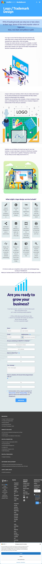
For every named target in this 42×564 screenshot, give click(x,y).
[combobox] (22, 337)
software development (9, 461)
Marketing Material (7, 424)
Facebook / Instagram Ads (8, 449)
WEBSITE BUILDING (7, 429)
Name (8, 328)
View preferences (21, 559)
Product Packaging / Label (8, 426)
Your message (10, 365)
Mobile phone (24, 334)
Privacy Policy (23, 562)
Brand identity (6, 422)
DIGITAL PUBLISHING (7, 454)
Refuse (21, 556)
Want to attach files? (12, 353)
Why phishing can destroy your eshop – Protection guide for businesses (16, 533)
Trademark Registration (8, 420)
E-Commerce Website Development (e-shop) (12, 432)
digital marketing (7, 439)
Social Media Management (8, 445)
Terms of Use (12, 392)
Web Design (5, 434)
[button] (40, 544)
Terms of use (18, 562)
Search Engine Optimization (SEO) (10, 441)
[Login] (36, 2)
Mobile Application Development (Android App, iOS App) (15, 466)
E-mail (8, 334)
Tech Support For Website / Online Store (11, 435)
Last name (24, 328)
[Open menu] (39, 2)
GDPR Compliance (7, 472)
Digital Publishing (6, 456)
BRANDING (4, 416)
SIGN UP (37, 503)
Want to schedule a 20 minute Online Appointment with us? (20, 375)
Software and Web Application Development (12, 464)
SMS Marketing (6, 450)
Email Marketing (6, 443)
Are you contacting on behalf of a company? (18, 340)
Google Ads (5, 447)
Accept (21, 553)
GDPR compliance (7, 469)
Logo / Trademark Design (8, 419)
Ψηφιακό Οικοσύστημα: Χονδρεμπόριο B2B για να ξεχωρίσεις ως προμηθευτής (16, 491)
